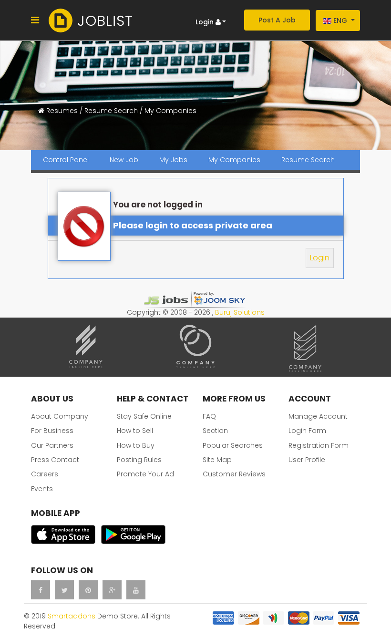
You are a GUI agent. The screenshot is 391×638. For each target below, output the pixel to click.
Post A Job (277, 20)
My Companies (234, 160)
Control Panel (66, 160)
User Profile (306, 459)
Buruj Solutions (240, 312)
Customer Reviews (234, 474)
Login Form (307, 430)
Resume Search (308, 160)
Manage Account (318, 416)
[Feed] (88, 589)
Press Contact (55, 459)
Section (215, 430)
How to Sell (135, 430)
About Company (59, 416)
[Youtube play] (135, 589)
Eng (340, 20)
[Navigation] (35, 20)
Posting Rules (139, 459)
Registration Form (318, 445)
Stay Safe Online (144, 416)
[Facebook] (40, 589)
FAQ (209, 416)
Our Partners (52, 445)
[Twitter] (64, 589)
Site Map (217, 459)
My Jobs (173, 160)
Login (319, 257)
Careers (44, 474)
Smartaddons (71, 616)
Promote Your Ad (145, 474)
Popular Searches (233, 445)
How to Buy (135, 445)
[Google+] (112, 589)
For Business (52, 430)
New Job (124, 160)
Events (42, 489)
